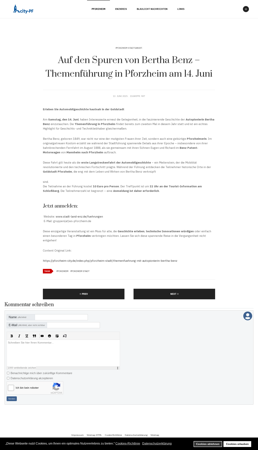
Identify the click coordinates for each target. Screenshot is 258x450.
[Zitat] (34, 336)
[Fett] (11, 336)
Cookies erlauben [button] (237, 443)
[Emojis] (49, 336)
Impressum (77, 435)
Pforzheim (98, 9)
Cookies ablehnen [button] (207, 443)
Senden (11, 399)
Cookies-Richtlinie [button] (127, 443)
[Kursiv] (19, 336)
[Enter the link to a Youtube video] (42, 336)
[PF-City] (22, 9)
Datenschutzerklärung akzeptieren (32, 378)
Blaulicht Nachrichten (152, 9)
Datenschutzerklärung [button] (157, 443)
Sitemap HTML (94, 435)
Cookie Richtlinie (113, 435)
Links (181, 9)
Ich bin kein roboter (27, 387)
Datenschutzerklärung (136, 435)
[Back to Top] (244, 431)
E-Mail (27, 325)
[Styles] (64, 336)
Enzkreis (121, 9)
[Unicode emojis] (57, 336)
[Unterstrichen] (27, 336)
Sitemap (155, 435)
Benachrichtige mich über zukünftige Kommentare (41, 373)
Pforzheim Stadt (80, 271)
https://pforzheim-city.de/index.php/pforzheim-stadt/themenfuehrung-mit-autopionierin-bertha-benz (110, 260)
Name (17, 317)
